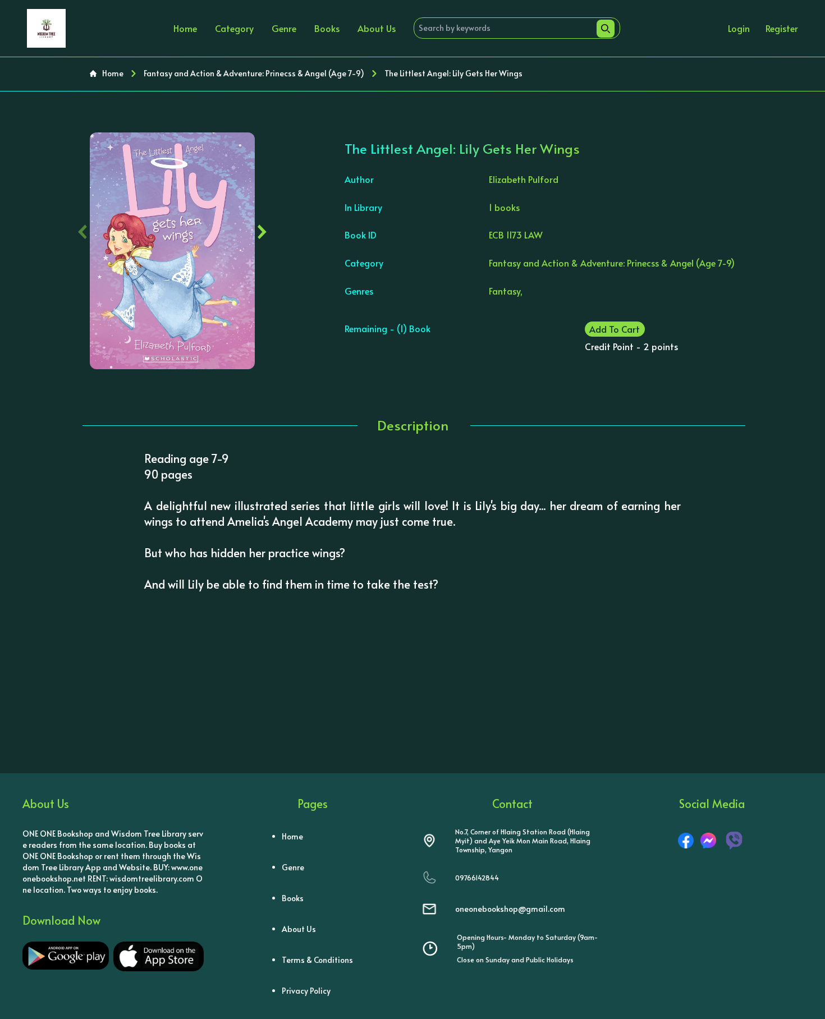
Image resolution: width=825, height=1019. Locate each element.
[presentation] (82, 229)
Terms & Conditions (317, 959)
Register (782, 28)
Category (234, 28)
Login (739, 28)
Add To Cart (614, 329)
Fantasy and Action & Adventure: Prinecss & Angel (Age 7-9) (254, 73)
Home (185, 28)
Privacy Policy (306, 990)
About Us (377, 28)
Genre (284, 28)
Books (327, 28)
